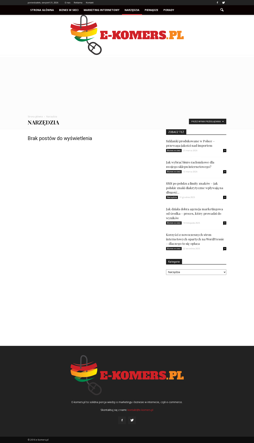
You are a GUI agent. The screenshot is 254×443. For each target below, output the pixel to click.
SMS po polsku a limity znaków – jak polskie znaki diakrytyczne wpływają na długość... (194, 187)
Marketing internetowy (101, 10)
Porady (168, 10)
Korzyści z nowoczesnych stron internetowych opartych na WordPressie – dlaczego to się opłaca (195, 239)
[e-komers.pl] (127, 35)
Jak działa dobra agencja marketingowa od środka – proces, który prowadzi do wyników (194, 213)
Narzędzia (132, 10)
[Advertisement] (127, 83)
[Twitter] (223, 2)
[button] (221, 10)
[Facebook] (217, 2)
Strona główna (42, 10)
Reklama (78, 2)
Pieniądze (151, 10)
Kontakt (90, 2)
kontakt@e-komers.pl (140, 410)
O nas (67, 2)
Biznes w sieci (68, 10)
